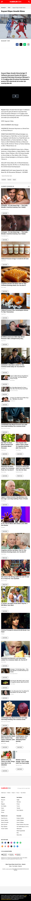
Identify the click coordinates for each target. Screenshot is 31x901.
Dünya (2, 812)
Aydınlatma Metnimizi (6, 899)
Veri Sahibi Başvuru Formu (23, 826)
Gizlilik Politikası (20, 820)
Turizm (18, 806)
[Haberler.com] (6, 788)
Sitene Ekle (19, 834)
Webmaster (19, 828)
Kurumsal (19, 815)
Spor (2, 801)
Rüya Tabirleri (4, 826)
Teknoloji (19, 801)
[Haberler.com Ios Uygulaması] (4, 854)
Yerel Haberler (20, 810)
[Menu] (2, 2)
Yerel (9, 7)
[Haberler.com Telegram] (14, 846)
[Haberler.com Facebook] (5, 843)
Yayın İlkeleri (23, 792)
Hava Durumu (4, 818)
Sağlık (18, 799)
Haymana (9, 179)
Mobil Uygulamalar (21, 830)
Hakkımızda (3, 792)
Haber (10, 866)
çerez (25, 895)
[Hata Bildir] (14, 869)
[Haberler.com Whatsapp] (17, 843)
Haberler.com (4, 815)
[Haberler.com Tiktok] (11, 846)
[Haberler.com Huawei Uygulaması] (18, 854)
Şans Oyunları (4, 824)
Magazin (3, 804)
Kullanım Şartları (20, 818)
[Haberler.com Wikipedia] (5, 846)
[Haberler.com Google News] (2, 843)
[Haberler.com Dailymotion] (17, 846)
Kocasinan (4, 179)
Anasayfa (3, 7)
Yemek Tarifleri (4, 828)
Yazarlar (18, 808)
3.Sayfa (2, 810)
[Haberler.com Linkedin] (14, 843)
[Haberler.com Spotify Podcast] (20, 843)
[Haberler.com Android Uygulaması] (11, 854)
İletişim (13, 792)
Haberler (3, 797)
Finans (18, 804)
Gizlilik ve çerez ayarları (7, 869)
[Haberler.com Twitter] (8, 843)
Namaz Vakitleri (4, 820)
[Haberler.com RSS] (2, 846)
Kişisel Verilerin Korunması (23, 824)
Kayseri (14, 179)
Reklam (8, 792)
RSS (18, 832)
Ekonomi (3, 799)
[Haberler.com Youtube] (8, 846)
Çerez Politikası (20, 822)
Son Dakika (3, 806)
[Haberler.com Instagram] (11, 843)
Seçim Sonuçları (4, 822)
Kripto (2, 808)
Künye (18, 792)
